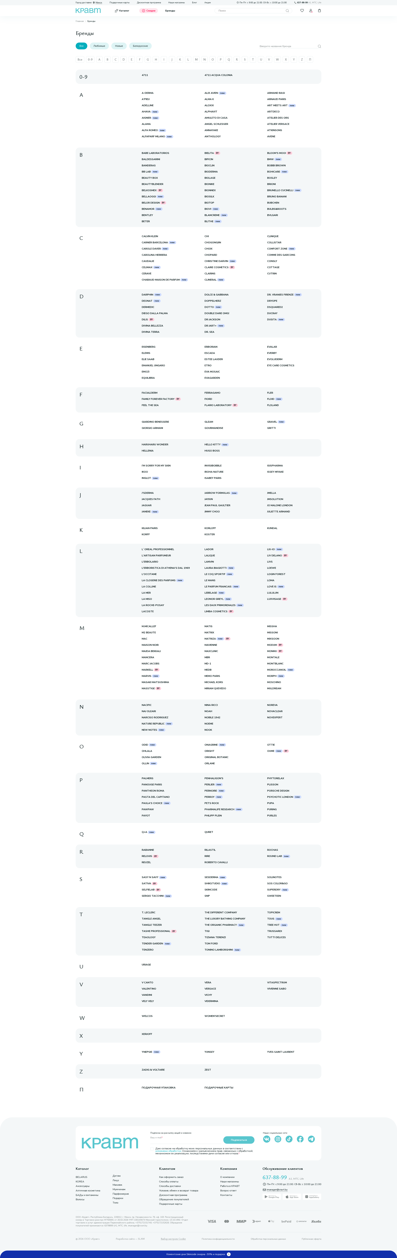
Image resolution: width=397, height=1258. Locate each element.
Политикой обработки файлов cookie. (308, 1233)
